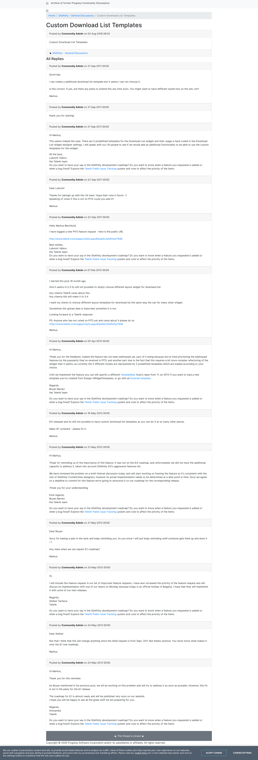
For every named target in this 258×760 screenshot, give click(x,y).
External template (140, 378)
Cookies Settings (242, 752)
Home (52, 15)
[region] (129, 753)
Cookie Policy (141, 752)
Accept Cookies (214, 752)
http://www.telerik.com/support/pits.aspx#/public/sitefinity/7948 (85, 238)
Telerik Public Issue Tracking (100, 168)
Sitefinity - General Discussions (76, 15)
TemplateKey (128, 374)
